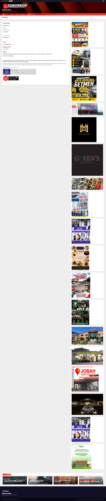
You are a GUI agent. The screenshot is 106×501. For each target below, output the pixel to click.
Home (78, 499)
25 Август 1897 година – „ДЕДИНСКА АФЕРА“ (90, 481)
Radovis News (6, 10)
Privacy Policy (81, 499)
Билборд (17, 14)
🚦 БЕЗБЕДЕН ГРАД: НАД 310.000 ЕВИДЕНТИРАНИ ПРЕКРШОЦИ (36, 481)
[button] (103, 14)
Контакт (33, 14)
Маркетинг (23, 14)
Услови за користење (101, 499)
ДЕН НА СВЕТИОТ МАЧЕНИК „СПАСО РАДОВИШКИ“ (62, 481)
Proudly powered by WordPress (6, 499)
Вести (7, 14)
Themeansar (18, 499)
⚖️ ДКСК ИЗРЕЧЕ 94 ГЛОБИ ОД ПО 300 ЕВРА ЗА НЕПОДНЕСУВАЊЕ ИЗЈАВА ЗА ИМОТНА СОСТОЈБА (14, 481)
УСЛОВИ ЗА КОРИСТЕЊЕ (14, 67)
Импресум (28, 14)
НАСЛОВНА (95, 499)
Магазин (11, 14)
